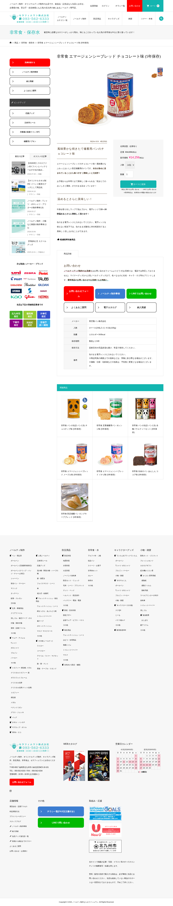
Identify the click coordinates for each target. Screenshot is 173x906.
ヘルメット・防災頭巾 (71, 595)
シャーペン (15, 578)
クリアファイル (16, 613)
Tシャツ (14, 643)
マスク (65, 655)
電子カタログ (110, 307)
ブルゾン (14, 653)
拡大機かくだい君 (146, 571)
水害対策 (66, 566)
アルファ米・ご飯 (94, 556)
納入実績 (141, 307)
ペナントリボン (16, 707)
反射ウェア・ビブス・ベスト (73, 620)
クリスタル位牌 (16, 683)
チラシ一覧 (120, 6)
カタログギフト (146, 566)
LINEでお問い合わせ (149, 189)
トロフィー (15, 693)
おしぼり (145, 620)
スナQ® (118, 610)
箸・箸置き (41, 578)
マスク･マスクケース (44, 631)
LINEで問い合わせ (61, 823)
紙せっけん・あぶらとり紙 (46, 611)
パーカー (14, 658)
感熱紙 (144, 580)
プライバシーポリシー (18, 816)
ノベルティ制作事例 (110, 293)
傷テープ (40, 621)
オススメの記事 (40, 156)
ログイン (105, 6)
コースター (41, 651)
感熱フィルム (146, 585)
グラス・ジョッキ (17, 712)
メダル (13, 702)
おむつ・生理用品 (69, 640)
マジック (14, 588)
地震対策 (66, 561)
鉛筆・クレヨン (16, 598)
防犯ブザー (67, 615)
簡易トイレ (67, 645)
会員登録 (94, 6)
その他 (13, 633)
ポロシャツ (15, 648)
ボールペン (15, 561)
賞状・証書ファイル (18, 628)
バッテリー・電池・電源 (72, 600)
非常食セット (93, 571)
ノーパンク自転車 (69, 576)
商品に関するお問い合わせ (130, 189)
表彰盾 (13, 697)
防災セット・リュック (71, 580)
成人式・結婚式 (42, 593)
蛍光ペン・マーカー (18, 583)
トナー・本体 (146, 19)
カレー (90, 576)
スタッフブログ (15, 821)
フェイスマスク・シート (46, 583)
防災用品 (97, 19)
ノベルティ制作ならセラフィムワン (85, 902)
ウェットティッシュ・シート (47, 606)
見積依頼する (30, 62)
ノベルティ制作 (79, 19)
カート (154, 6)
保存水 (90, 580)
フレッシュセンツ (146, 561)
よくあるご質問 (78, 307)
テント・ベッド (68, 590)
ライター (40, 646)
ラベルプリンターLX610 (149, 595)
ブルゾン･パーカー (122, 571)
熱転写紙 (145, 590)
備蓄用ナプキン (30, 141)
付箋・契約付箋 (16, 623)
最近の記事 (19, 156)
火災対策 (66, 571)
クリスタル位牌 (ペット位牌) (21, 688)
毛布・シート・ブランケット (73, 585)
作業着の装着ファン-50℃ (30, 132)
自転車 (142, 600)
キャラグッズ (113, 19)
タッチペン (15, 593)
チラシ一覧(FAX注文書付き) (60, 811)
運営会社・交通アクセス (18, 806)
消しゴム (143, 610)
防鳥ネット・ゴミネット (149, 556)
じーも (117, 615)
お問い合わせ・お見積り (18, 851)
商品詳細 (67, 254)
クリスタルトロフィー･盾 (20, 673)
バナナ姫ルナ (120, 620)
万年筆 (13, 603)
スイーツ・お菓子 (94, 566)
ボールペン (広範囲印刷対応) (21, 566)
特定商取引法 (14, 811)
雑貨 (130, 19)
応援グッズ (30, 113)
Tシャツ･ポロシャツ (122, 566)
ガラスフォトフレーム (19, 678)
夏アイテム (144, 625)
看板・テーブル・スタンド (46, 669)
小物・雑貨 (119, 576)
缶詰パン (91, 561)
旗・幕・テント (42, 664)
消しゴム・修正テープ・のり (21, 618)
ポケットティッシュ (44, 626)
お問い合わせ (134, 6)
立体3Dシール (29, 123)
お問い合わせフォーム (79, 293)
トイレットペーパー (44, 616)
